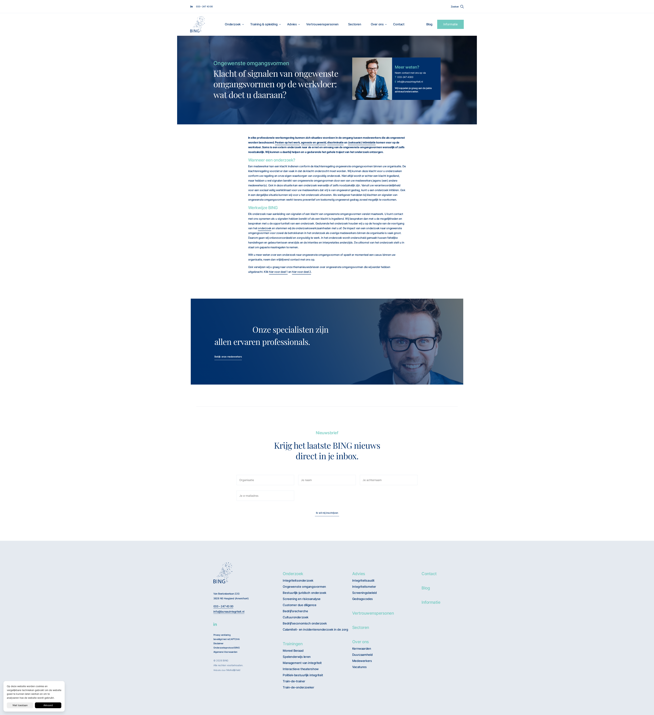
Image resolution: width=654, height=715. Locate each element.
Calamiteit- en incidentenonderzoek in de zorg (315, 629)
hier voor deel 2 (301, 271)
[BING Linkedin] (215, 624)
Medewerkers (362, 661)
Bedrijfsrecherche (295, 611)
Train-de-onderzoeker (298, 687)
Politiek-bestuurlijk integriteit (303, 675)
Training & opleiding (264, 24)
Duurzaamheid (362, 654)
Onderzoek (232, 24)
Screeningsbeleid (364, 593)
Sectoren (354, 24)
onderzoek (264, 228)
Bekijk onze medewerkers (228, 356)
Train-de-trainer (294, 681)
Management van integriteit (302, 663)
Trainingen (292, 643)
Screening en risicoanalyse (302, 599)
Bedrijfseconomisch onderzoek (305, 623)
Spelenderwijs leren (296, 657)
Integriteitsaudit (363, 580)
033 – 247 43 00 (223, 606)
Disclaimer (218, 643)
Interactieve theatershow (300, 669)
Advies (292, 24)
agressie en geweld (313, 142)
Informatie (450, 24)
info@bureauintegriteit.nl (409, 81)
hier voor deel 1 (278, 271)
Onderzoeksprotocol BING (226, 647)
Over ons (377, 24)
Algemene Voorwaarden (225, 652)
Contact (398, 24)
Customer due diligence (299, 605)
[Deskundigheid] (228, 329)
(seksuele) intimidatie (362, 142)
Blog (429, 24)
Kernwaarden (361, 648)
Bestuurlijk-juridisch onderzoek (304, 593)
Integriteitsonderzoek (298, 580)
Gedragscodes (362, 599)
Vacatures (359, 667)
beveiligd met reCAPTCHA (226, 639)
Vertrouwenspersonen (322, 24)
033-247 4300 (404, 77)
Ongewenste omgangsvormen (304, 586)
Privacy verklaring (222, 635)
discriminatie (335, 142)
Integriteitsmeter (364, 586)
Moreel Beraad (293, 650)
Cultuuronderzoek (295, 617)
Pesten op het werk (287, 142)
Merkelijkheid (233, 670)
